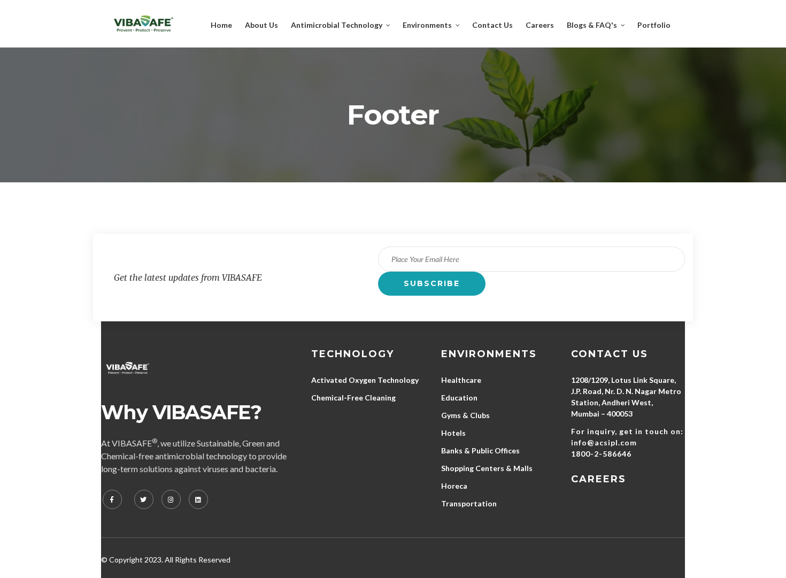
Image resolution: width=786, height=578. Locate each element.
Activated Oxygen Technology (365, 379)
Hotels (453, 432)
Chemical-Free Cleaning (353, 397)
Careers (598, 479)
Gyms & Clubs (465, 415)
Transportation (469, 503)
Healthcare (461, 379)
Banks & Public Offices (480, 450)
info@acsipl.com (604, 442)
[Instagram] (171, 499)
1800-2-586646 (601, 453)
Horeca (454, 485)
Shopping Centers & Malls (487, 468)
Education (459, 397)
